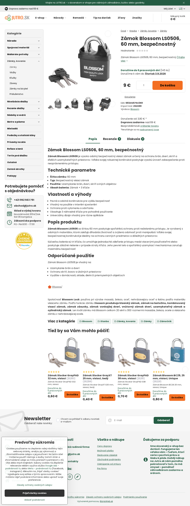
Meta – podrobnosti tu (39, 468)
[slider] (142, 51)
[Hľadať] (157, 18)
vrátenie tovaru (149, 126)
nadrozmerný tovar (149, 129)
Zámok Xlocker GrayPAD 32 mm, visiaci (63, 377)
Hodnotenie (127, 50)
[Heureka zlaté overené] (24, 248)
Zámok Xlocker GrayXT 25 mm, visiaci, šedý (97, 377)
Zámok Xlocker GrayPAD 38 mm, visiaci (133, 377)
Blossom (135, 109)
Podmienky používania (135, 496)
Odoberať (163, 420)
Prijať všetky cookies (34, 493)
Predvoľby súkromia (74, 496)
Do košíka (167, 85)
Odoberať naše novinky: (38, 423)
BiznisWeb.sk (106, 501)
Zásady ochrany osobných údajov (104, 496)
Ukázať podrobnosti (34, 499)
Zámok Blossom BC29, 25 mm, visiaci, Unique (169, 377)
